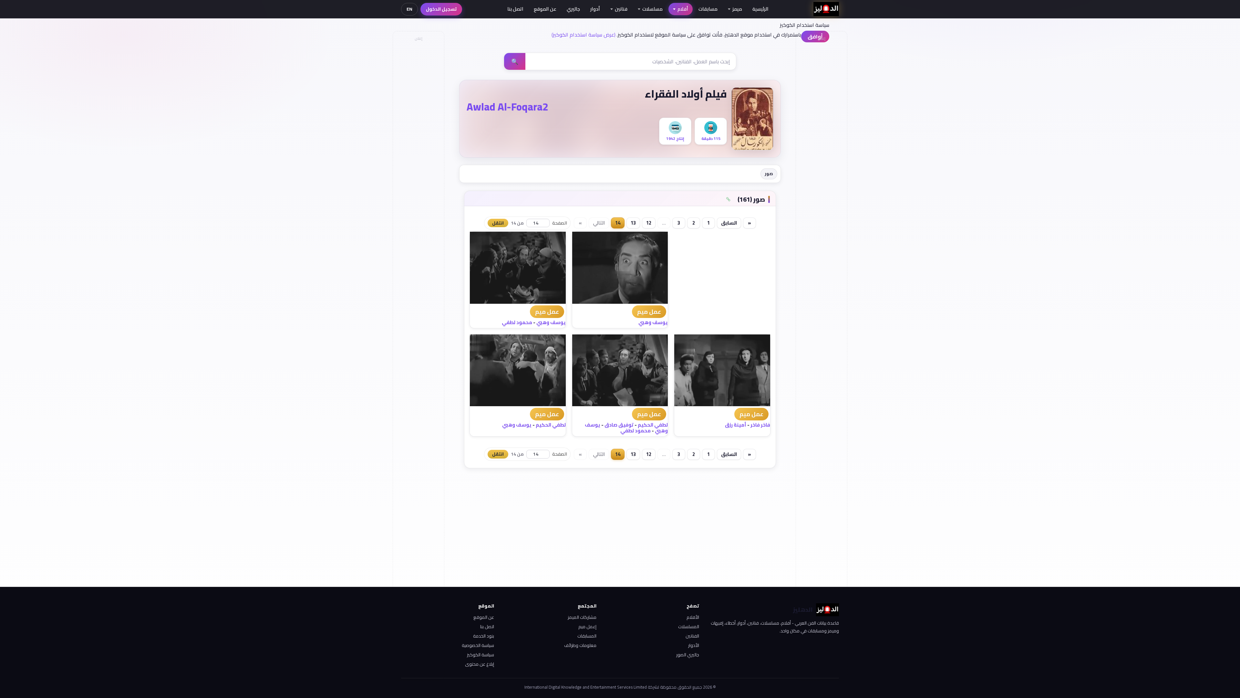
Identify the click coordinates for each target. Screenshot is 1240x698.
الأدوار (693, 645)
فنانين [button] (621, 9)
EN (409, 9)
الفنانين (692, 636)
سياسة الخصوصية (478, 645)
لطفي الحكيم (653, 424)
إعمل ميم (587, 626)
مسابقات (708, 9)
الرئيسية (760, 9)
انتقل (498, 223)
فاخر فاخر (760, 424)
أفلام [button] (682, 9)
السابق (729, 222)
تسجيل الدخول (441, 9)
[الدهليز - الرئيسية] (826, 9)
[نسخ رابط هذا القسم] (728, 199)
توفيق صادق (619, 424)
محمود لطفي (517, 322)
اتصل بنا (515, 9)
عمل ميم (649, 311)
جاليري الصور (687, 654)
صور (769, 173)
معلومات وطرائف (580, 645)
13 (633, 222)
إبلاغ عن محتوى (479, 664)
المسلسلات (688, 626)
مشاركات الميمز (582, 617)
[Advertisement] (418, 141)
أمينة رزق (735, 424)
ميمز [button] (737, 9)
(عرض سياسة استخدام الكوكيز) (583, 34)
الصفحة (559, 223)
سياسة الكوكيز (480, 654)
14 (617, 222)
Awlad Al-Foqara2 (507, 106)
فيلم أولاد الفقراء (686, 93)
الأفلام (693, 617)
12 (648, 222)
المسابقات (586, 636)
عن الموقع (545, 9)
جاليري (573, 9)
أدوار (595, 9)
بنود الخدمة (483, 636)
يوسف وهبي (653, 322)
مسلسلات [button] (652, 9)
